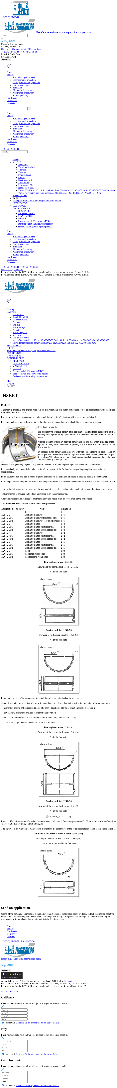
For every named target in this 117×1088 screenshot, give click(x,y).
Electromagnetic (25, 180)
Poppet (21, 177)
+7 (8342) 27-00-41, (10, 267)
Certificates (12, 100)
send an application (9, 991)
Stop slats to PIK (25, 185)
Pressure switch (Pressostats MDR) (34, 221)
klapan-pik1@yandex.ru (12, 49)
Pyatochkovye (24, 175)
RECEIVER (24, 211)
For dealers (12, 98)
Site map (68, 981)
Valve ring (23, 164)
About (10, 72)
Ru (8, 65)
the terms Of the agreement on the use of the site (37, 1022)
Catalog (16, 159)
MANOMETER (25, 216)
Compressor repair (21, 85)
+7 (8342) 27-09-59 (28, 51)
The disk (22, 172)
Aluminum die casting (22, 90)
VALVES (17, 162)
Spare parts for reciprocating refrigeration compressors (37, 200)
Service (10, 75)
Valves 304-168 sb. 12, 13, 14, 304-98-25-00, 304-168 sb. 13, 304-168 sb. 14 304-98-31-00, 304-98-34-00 (66, 190)
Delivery (11, 934)
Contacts (11, 103)
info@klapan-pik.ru (32, 49)
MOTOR (22, 218)
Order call (6, 60)
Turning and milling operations (26, 82)
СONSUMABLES (21, 208)
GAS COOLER (20, 206)
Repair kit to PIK (26, 188)
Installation (17, 87)
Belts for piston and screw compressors (35, 224)
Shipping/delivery (21, 95)
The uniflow (23, 182)
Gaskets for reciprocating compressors (35, 226)
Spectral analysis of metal (24, 77)
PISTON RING (20, 195)
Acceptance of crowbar (23, 93)
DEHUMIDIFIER (26, 213)
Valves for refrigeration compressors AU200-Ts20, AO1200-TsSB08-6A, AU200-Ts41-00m (59, 193)
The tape (22, 170)
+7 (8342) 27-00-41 (10, 17)
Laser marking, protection (24, 80)
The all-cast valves (26, 167)
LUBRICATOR (20, 203)
